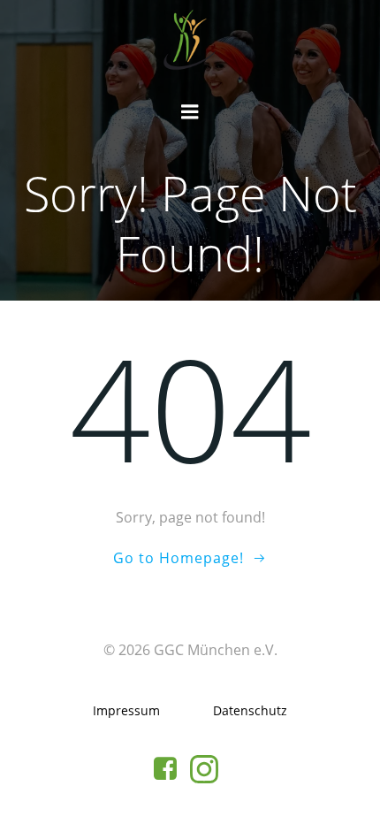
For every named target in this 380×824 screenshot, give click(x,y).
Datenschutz (250, 710)
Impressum (126, 710)
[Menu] (190, 112)
